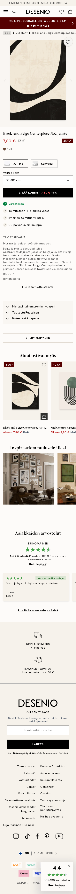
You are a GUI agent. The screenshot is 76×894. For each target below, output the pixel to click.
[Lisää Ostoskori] (44, 416)
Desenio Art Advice (52, 766)
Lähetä (38, 744)
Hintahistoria (11, 278)
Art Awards (28, 818)
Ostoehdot (47, 787)
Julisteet (22, 33)
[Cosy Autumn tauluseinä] (28, 479)
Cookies (45, 793)
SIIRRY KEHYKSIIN (38, 338)
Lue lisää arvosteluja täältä (38, 610)
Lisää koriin (38, 192)
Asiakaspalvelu (50, 773)
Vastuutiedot (27, 780)
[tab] (12, 125)
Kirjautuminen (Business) (19, 825)
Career (31, 787)
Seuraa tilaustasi (51, 780)
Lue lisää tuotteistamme (38, 287)
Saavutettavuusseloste (20, 800)
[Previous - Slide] (5, 80)
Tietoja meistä (26, 766)
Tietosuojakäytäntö (23, 753)
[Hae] (14, 11)
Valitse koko (11, 173)
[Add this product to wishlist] (68, 41)
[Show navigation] (6, 11)
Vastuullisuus (27, 793)
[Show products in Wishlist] (61, 11)
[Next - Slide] (71, 80)
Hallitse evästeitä (51, 816)
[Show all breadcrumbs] (7, 33)
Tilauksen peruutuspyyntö (50, 808)
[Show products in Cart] (70, 11)
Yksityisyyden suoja (53, 800)
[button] (57, 876)
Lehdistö (30, 773)
